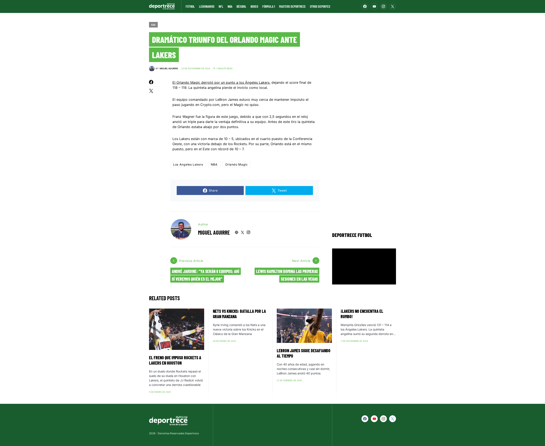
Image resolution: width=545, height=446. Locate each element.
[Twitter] (392, 6)
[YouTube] (374, 6)
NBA (153, 24)
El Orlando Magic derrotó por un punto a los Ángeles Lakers (221, 82)
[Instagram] (383, 6)
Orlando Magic (236, 164)
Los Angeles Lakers (188, 164)
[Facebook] (364, 6)
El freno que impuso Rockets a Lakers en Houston (175, 360)
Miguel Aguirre (214, 232)
